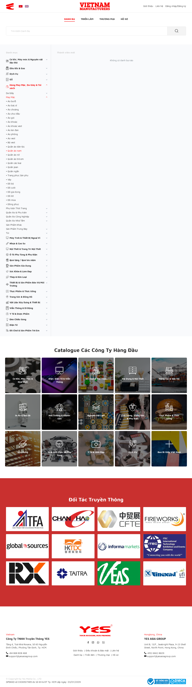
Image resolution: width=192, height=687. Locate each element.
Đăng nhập (171, 6)
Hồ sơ (124, 19)
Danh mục (12, 52)
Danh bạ (69, 19)
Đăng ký (182, 6)
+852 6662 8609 (155, 653)
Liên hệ (159, 6)
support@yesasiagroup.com (23, 656)
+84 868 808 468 (17, 653)
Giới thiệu (148, 6)
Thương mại (107, 19)
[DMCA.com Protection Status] (178, 681)
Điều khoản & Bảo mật (97, 650)
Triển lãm (87, 19)
